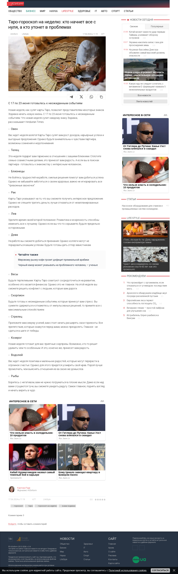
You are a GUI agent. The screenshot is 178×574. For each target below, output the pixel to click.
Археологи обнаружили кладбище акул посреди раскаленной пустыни (147, 294)
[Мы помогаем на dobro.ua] (139, 562)
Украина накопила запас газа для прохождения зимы (146, 44)
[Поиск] (163, 3)
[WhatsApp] (91, 97)
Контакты (112, 559)
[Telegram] (71, 97)
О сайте (111, 552)
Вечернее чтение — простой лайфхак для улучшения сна (145, 309)
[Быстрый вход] (153, 3)
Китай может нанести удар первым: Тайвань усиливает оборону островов (147, 35)
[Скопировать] (101, 97)
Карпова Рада (23, 488)
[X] (81, 97)
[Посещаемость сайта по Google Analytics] (23, 539)
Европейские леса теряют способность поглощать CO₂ (144, 302)
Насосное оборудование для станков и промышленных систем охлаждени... (145, 207)
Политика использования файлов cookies (32, 561)
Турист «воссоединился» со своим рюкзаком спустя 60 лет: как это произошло (141, 267)
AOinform (17, 4)
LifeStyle (46, 499)
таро (30, 506)
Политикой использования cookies (127, 570)
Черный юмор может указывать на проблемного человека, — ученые (58, 265)
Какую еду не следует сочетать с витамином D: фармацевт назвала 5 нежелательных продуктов (147, 86)
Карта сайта (114, 563)
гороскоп (18, 506)
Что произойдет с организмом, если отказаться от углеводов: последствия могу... (147, 285)
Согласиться (160, 570)
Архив (111, 548)
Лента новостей (144, 101)
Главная (112, 544)
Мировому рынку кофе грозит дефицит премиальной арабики (53, 259)
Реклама (112, 555)
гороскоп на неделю (47, 506)
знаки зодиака (68, 506)
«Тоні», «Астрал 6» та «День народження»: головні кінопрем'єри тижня (144, 241)
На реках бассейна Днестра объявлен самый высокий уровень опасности (147, 52)
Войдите (12, 524)
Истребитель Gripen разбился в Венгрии (143, 317)
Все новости (144, 95)
